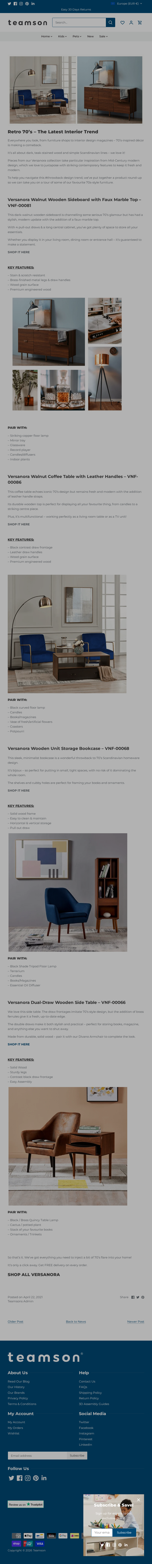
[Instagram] (114, 1545)
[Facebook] (108, 1545)
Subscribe (124, 1532)
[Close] (138, 1499)
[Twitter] (102, 1545)
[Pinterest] (120, 1545)
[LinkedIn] (126, 1545)
